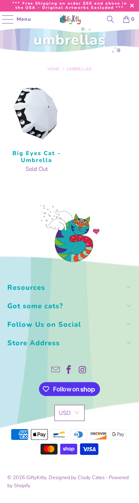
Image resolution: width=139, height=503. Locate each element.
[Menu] (4, 19)
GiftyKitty (36, 477)
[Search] (110, 19)
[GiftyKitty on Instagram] (82, 371)
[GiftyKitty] (69, 19)
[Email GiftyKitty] (55, 371)
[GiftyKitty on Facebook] (69, 371)
